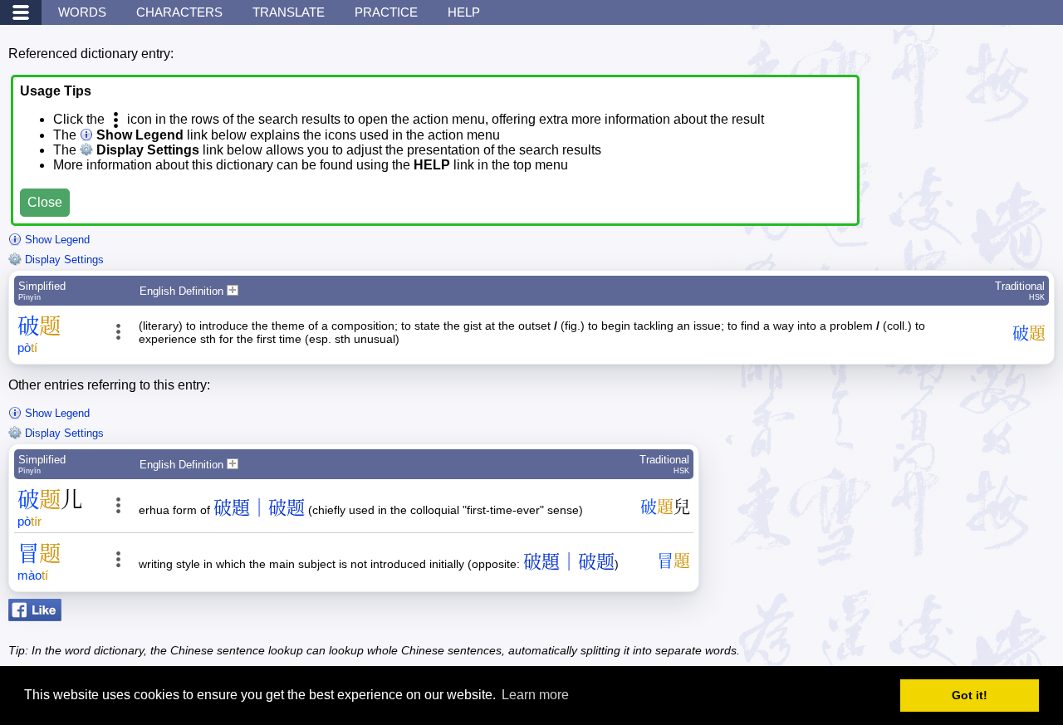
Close (44, 202)
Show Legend (56, 239)
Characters (179, 12)
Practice (386, 12)
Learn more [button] (535, 695)
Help (464, 12)
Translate (288, 12)
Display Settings (63, 259)
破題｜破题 (259, 507)
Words (82, 12)
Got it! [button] (969, 695)
